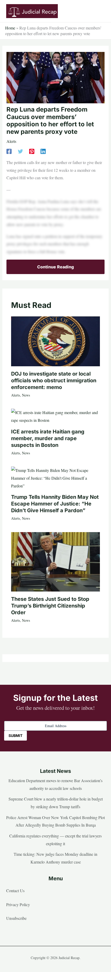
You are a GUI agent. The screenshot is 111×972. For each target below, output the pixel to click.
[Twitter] (20, 151)
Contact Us (15, 890)
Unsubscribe (16, 918)
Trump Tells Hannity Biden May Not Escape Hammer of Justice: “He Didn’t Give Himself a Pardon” (55, 504)
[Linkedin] (43, 151)
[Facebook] (9, 151)
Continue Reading (55, 266)
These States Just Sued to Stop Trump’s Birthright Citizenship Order (50, 606)
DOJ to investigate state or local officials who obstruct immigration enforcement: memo (53, 380)
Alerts (11, 141)
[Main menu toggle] (99, 11)
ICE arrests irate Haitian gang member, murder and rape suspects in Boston (47, 438)
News (26, 395)
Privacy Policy (18, 904)
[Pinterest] (31, 151)
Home (10, 27)
